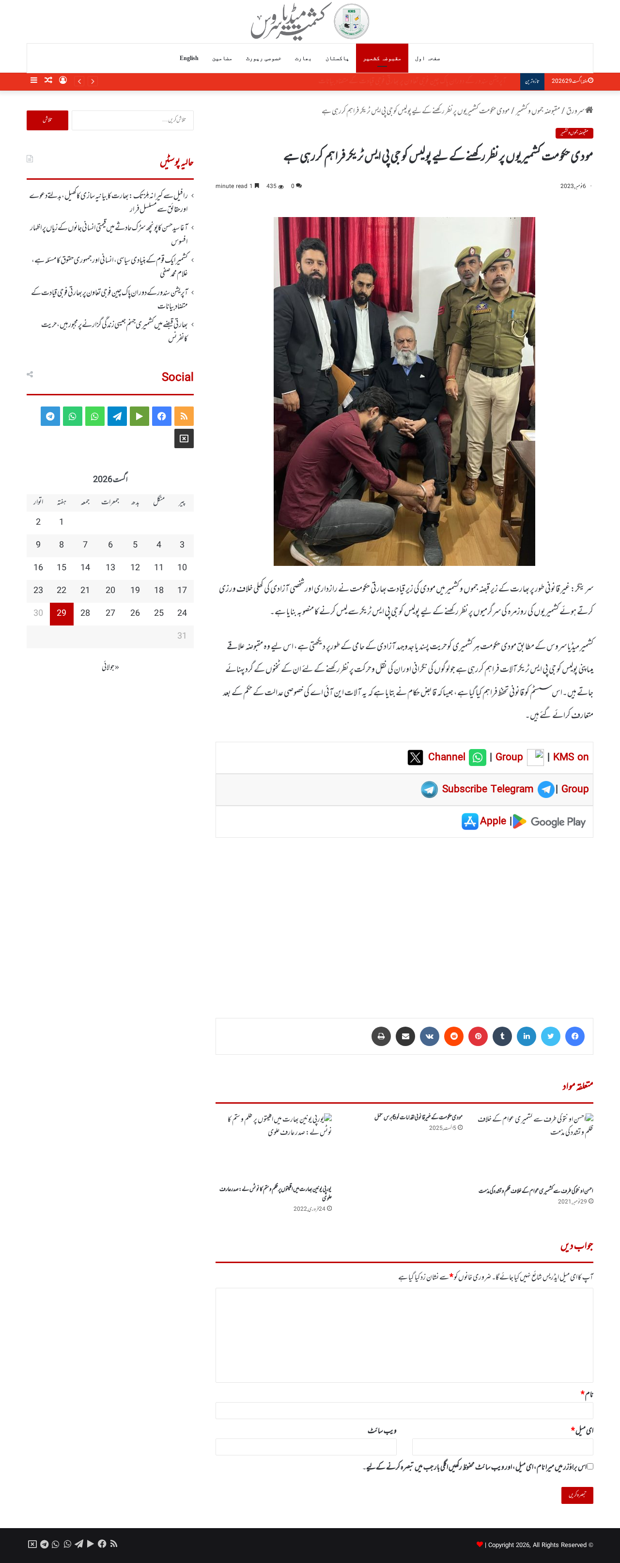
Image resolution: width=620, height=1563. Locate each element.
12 (135, 568)
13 (110, 568)
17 (182, 591)
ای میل (582, 1431)
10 (182, 568)
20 (110, 591)
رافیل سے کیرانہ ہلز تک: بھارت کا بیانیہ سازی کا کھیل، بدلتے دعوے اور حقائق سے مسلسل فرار (108, 203)
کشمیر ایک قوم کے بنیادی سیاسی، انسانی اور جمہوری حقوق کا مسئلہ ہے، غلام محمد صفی (109, 267)
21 (85, 591)
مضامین (222, 58)
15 (61, 568)
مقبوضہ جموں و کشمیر (538, 111)
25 (159, 614)
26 (135, 614)
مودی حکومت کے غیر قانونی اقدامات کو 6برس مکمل (418, 1118)
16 (38, 568)
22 (61, 591)
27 (110, 614)
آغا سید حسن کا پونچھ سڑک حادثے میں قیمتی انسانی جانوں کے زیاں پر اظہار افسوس (109, 235)
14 (85, 568)
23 (38, 591)
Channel (448, 757)
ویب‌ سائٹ (382, 1431)
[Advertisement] (404, 921)
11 (159, 568)
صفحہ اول (427, 58)
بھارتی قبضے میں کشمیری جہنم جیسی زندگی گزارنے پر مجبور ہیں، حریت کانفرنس (114, 331)
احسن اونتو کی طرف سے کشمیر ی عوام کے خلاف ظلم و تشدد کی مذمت (536, 1191)
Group (507, 757)
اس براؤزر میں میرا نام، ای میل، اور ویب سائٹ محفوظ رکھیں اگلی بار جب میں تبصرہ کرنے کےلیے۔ (474, 1467)
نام (587, 1395)
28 (85, 614)
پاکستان (337, 58)
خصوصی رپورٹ (263, 58)
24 (182, 614)
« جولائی (110, 667)
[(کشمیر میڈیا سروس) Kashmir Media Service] (310, 21)
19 (135, 591)
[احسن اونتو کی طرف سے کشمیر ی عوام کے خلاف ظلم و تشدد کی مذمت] (535, 1147)
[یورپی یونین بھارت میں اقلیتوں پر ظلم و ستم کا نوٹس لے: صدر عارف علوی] (274, 1146)
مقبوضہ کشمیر (382, 58)
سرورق (575, 111)
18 (159, 591)
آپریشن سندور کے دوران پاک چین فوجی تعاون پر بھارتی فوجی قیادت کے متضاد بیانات (421, 81)
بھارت (303, 58)
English (189, 58)
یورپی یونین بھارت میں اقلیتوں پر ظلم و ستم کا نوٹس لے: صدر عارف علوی (275, 1194)
